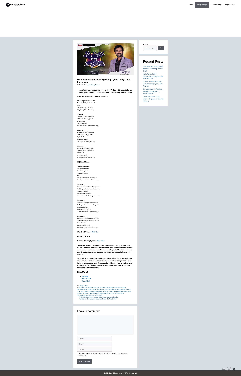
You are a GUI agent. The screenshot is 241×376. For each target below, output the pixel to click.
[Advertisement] (120, 23)
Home (191, 5)
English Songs (230, 5)
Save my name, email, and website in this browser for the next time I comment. (103, 355)
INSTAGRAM (86, 279)
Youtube (85, 276)
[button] (227, 369)
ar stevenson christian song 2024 (89, 287)
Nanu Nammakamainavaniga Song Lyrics (97, 291)
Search (145, 44)
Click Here (95, 232)
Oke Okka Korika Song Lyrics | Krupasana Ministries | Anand (153, 99)
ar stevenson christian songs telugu (111, 287)
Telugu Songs (202, 5)
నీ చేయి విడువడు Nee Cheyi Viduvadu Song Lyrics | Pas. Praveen (153, 84)
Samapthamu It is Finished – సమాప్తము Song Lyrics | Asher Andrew (153, 91)
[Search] (161, 48)
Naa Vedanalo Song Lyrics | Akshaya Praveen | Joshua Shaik (153, 68)
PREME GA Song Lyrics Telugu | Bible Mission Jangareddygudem (98, 297)
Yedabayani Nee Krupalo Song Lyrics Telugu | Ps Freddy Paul (97, 299)
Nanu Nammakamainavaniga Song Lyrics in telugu (105, 293)
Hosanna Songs (216, 5)
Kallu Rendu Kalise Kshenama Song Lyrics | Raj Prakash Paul (153, 76)
